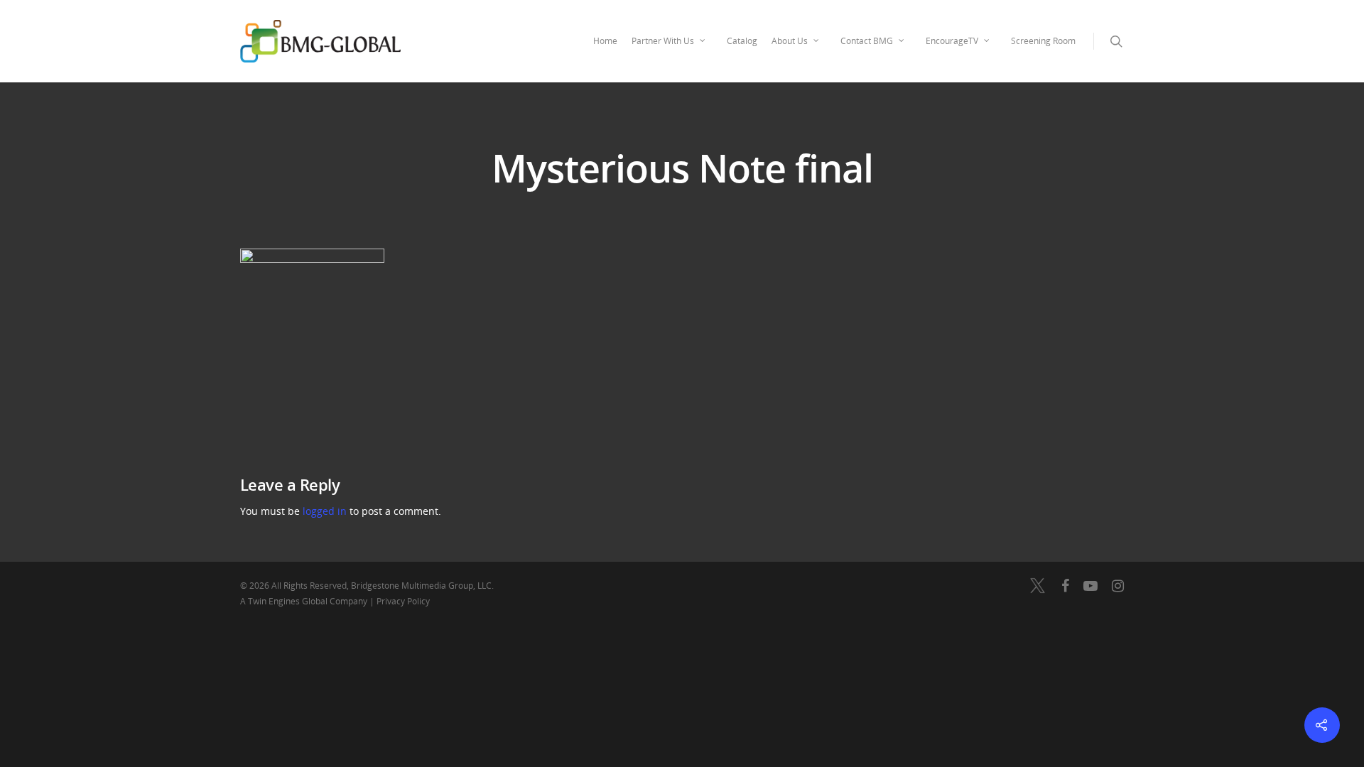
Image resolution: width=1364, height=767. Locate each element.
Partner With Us (663, 41)
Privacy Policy (403, 601)
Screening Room (1043, 41)
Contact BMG (866, 41)
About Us (790, 41)
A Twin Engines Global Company (304, 601)
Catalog (742, 41)
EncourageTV (952, 41)
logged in (325, 511)
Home (605, 41)
